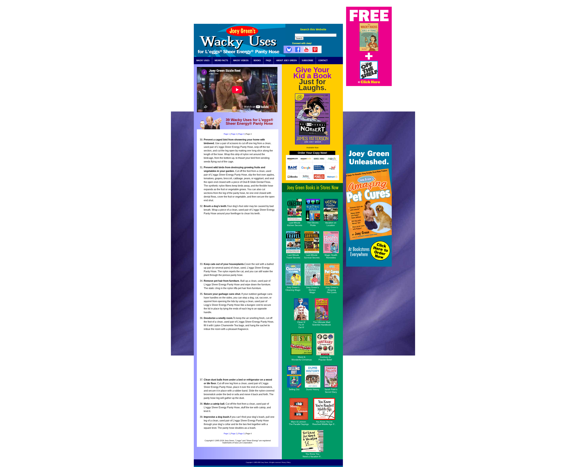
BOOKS (257, 60)
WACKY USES (203, 60)
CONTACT (323, 60)
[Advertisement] (287, 13)
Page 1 (227, 134)
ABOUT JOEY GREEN (286, 60)
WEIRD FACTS (221, 60)
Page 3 (241, 134)
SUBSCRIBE (307, 60)
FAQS (268, 60)
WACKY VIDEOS (241, 60)
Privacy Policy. (286, 462)
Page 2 (234, 134)
